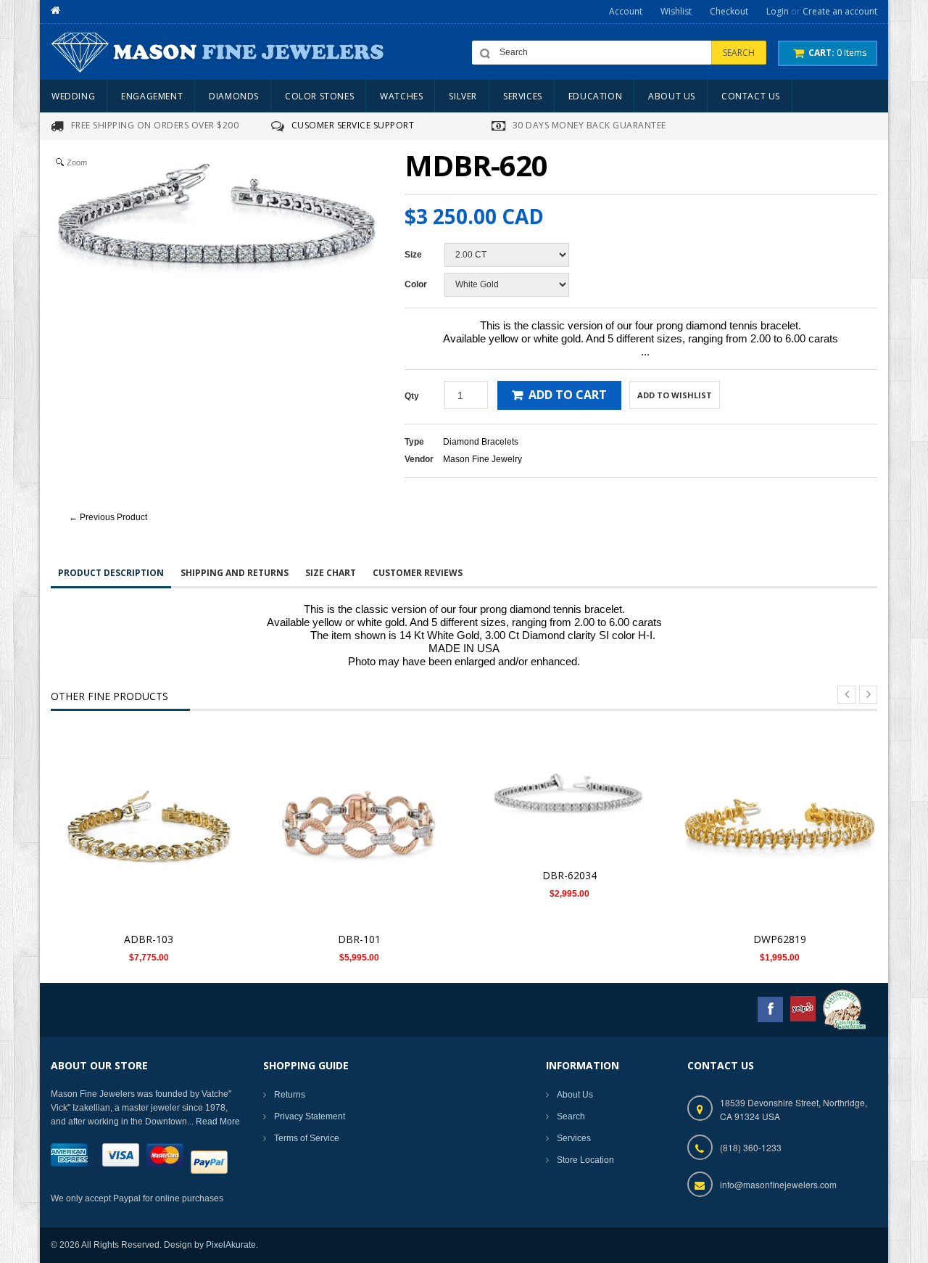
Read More (218, 1121)
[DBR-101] (359, 826)
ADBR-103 (148, 939)
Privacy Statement (309, 1116)
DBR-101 (359, 939)
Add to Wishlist (674, 395)
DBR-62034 (569, 875)
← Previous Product (108, 517)
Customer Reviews (418, 573)
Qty (412, 396)
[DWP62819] (779, 826)
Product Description (111, 573)
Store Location (585, 1160)
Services (574, 1138)
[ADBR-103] (148, 826)
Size (413, 255)
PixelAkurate (231, 1245)
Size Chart (330, 573)
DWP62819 (779, 939)
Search (571, 1116)
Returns (289, 1095)
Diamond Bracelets (480, 442)
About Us (575, 1095)
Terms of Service (306, 1138)
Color (416, 284)
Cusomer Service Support (353, 125)
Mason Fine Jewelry (482, 459)
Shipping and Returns (235, 573)
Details (153, 812)
